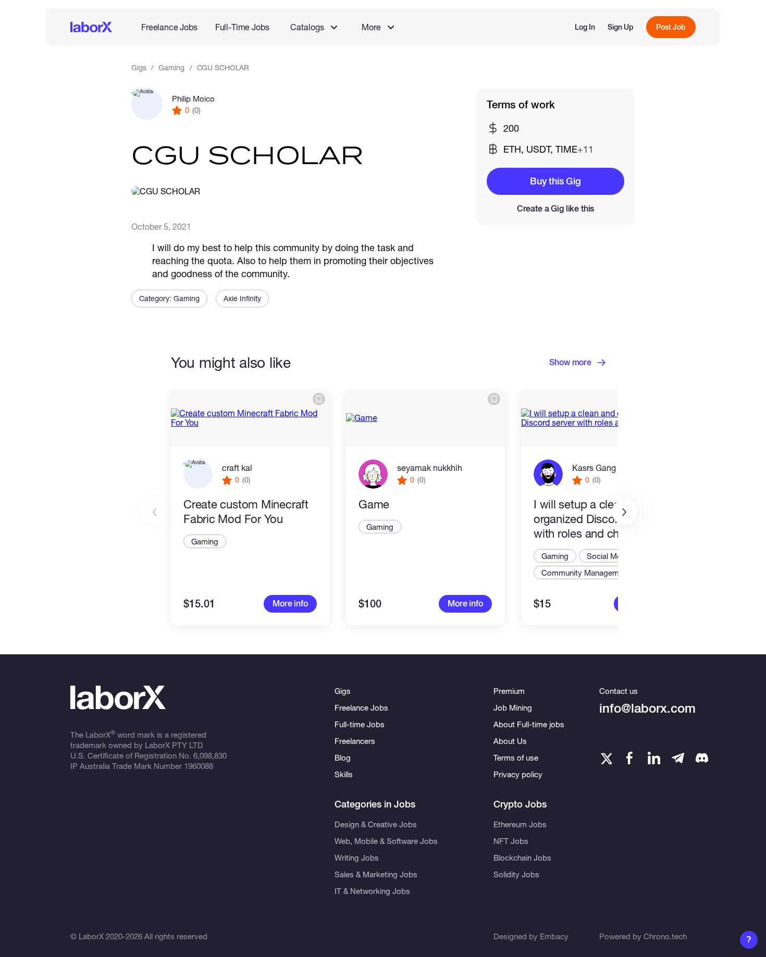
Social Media (609, 556)
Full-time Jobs (360, 724)
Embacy (554, 936)
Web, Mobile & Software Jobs (386, 841)
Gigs (138, 67)
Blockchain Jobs (522, 857)
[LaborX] (91, 27)
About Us (510, 740)
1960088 (198, 765)
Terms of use (515, 757)
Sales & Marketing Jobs (376, 874)
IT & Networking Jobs (372, 891)
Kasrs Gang (594, 468)
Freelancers (355, 740)
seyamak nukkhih (429, 468)
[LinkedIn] (654, 758)
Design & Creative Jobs (376, 824)
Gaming (171, 67)
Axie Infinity (242, 298)
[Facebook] (629, 758)
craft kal (237, 468)
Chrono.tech (665, 936)
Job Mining (512, 707)
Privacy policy (517, 774)
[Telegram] (678, 758)
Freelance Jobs (169, 27)
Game (374, 504)
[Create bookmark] (319, 399)
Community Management (585, 572)
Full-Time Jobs (242, 27)
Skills (344, 774)
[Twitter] (605, 758)
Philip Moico (193, 98)
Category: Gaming (169, 298)
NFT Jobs (510, 841)
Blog (343, 757)
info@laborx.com (647, 708)
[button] (624, 512)
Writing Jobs (357, 857)
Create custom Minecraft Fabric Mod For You (245, 512)
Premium (509, 690)
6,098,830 (210, 755)
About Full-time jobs (528, 724)
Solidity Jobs (516, 874)
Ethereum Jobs (520, 824)
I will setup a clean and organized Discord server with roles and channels (596, 519)
